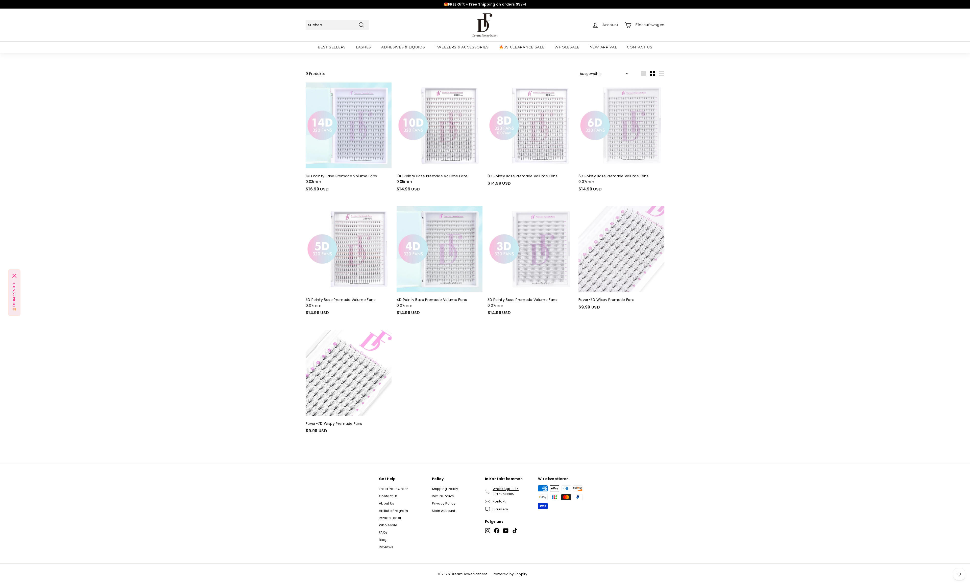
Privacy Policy (443, 503)
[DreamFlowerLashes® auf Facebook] (496, 530)
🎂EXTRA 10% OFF (14, 296)
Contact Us (388, 496)
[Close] (14, 276)
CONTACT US (639, 47)
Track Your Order (393, 488)
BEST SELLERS (332, 47)
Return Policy (443, 496)
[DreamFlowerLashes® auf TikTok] (515, 530)
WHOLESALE (566, 47)
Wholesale (388, 525)
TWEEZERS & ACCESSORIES (462, 47)
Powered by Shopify (510, 574)
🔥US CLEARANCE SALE (522, 47)
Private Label (390, 517)
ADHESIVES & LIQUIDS (403, 47)
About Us (386, 503)
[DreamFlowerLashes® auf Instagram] (487, 530)
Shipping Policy (445, 488)
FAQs (383, 532)
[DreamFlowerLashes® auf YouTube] (505, 530)
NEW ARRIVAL (603, 47)
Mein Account (443, 510)
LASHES (363, 47)
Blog (382, 539)
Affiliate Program (393, 510)
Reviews (386, 547)
